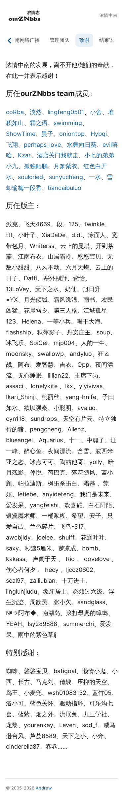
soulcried (30, 176)
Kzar (24, 155)
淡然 (36, 111)
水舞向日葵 (82, 144)
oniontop (72, 133)
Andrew (44, 787)
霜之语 (39, 122)
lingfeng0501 (66, 111)
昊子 (47, 133)
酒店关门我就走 (57, 155)
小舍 (96, 111)
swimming (68, 122)
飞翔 (12, 144)
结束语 (106, 40)
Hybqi (99, 133)
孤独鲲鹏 (36, 166)
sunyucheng (66, 176)
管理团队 (59, 40)
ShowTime (20, 133)
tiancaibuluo (64, 187)
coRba (15, 111)
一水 (95, 176)
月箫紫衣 (65, 166)
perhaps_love (42, 144)
